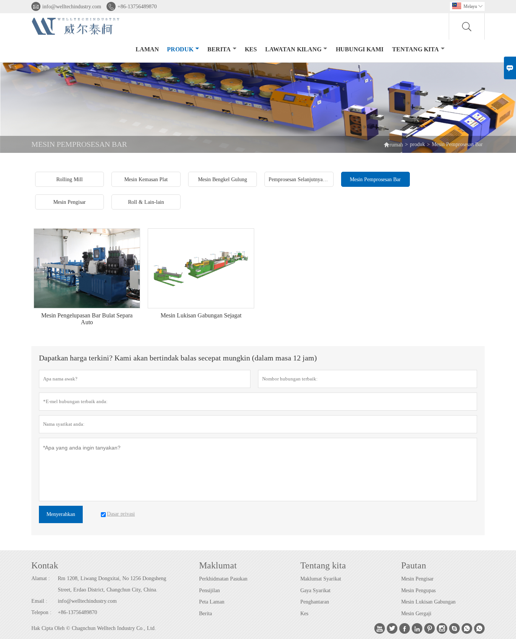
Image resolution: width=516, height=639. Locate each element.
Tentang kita (415, 49)
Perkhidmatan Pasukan (223, 579)
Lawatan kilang (293, 49)
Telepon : (41, 612)
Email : (39, 601)
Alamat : (40, 578)
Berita (219, 49)
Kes (304, 613)
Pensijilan (209, 590)
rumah (393, 144)
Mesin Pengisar (417, 579)
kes (251, 49)
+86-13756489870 (137, 6)
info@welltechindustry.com (71, 6)
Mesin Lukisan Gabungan (428, 602)
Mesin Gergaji (416, 613)
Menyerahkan (60, 514)
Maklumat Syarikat (320, 579)
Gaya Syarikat (315, 590)
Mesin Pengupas (418, 590)
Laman (147, 49)
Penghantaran (314, 602)
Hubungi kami (359, 49)
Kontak (44, 565)
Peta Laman (211, 602)
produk (180, 49)
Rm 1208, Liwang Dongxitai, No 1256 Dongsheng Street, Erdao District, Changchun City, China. (112, 584)
